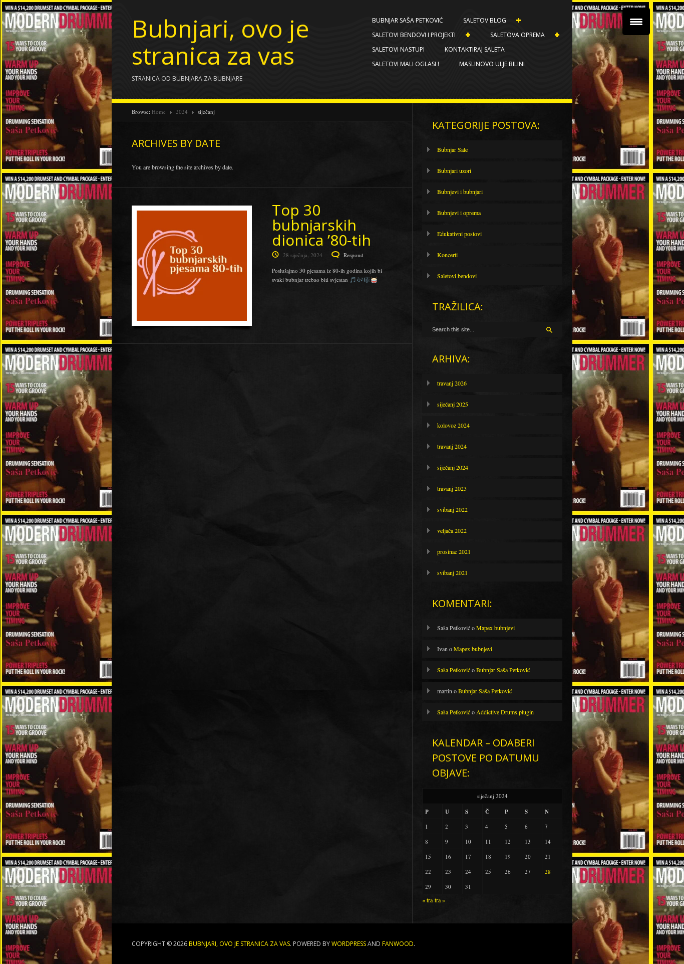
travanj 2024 (452, 446)
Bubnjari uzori (454, 170)
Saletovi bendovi (457, 276)
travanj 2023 (452, 488)
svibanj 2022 (452, 509)
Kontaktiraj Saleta (475, 49)
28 (548, 871)
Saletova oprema (512, 35)
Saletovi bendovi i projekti (409, 35)
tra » (440, 900)
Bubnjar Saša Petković (407, 20)
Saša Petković (453, 670)
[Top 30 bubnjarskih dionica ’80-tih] (192, 268)
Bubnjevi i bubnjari (460, 191)
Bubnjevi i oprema (459, 213)
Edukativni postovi (459, 234)
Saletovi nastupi (398, 49)
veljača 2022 (452, 530)
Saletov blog (479, 20)
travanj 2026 (452, 383)
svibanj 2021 (452, 572)
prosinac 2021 (454, 551)
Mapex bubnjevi (495, 628)
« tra (427, 900)
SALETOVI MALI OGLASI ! (405, 64)
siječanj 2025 (452, 404)
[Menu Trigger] (636, 21)
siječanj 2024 (452, 467)
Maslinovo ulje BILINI (492, 64)
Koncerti (447, 255)
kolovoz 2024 (453, 425)
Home (159, 111)
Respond (354, 255)
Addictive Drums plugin (505, 712)
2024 (182, 111)
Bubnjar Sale (452, 149)
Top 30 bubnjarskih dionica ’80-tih (321, 225)
